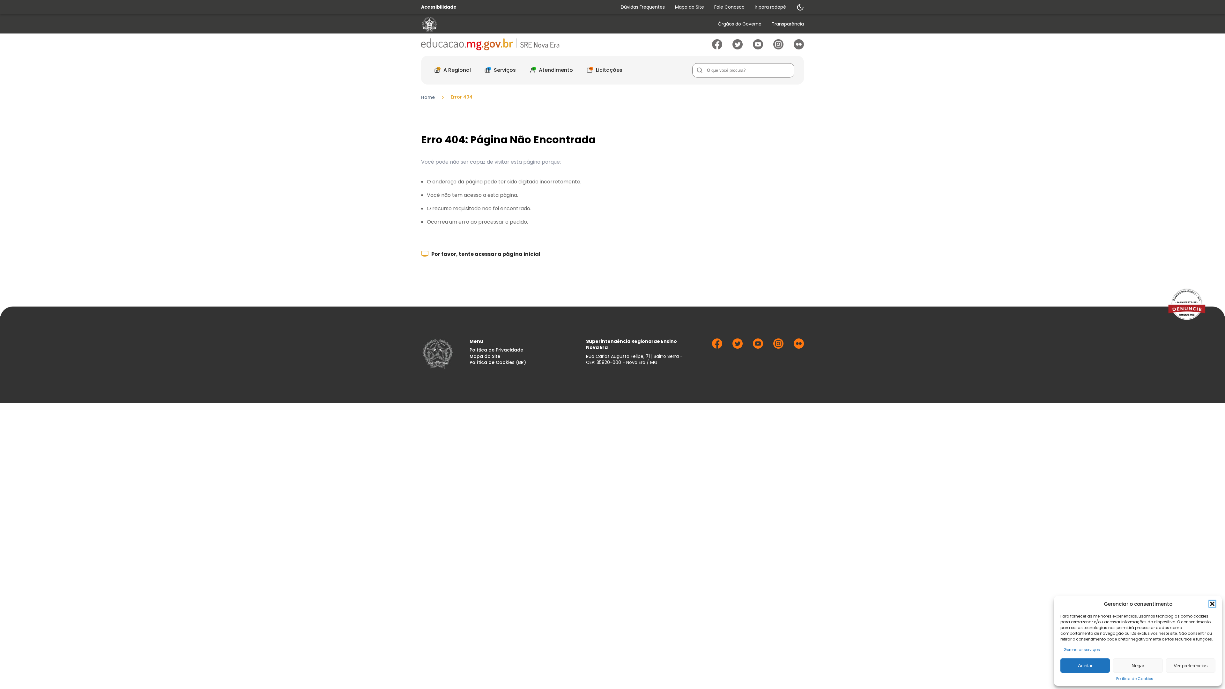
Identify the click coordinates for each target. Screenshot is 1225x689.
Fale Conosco (729, 7)
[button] (1212, 604)
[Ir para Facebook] (717, 47)
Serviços (505, 70)
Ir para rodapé (770, 7)
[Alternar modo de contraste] (800, 7)
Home (428, 97)
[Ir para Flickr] (799, 47)
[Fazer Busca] (699, 70)
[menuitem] (739, 24)
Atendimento (556, 70)
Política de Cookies (1134, 678)
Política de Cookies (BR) (498, 362)
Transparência (788, 24)
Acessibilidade (439, 7)
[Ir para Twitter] (737, 47)
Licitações (609, 70)
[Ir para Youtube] (758, 47)
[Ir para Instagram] (778, 47)
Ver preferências (1191, 665)
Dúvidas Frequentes (643, 7)
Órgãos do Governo (739, 24)
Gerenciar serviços (1082, 649)
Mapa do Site (689, 7)
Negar (1138, 665)
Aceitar (1085, 665)
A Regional (457, 70)
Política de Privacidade (496, 350)
